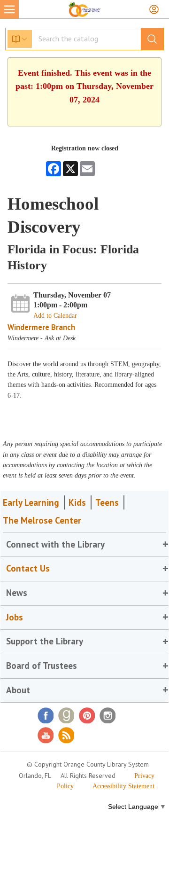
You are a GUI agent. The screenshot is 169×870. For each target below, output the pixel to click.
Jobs (14, 617)
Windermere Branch (41, 327)
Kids (77, 502)
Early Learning (31, 502)
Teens (107, 502)
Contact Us (28, 568)
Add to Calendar (55, 315)
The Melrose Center (42, 520)
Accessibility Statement (123, 786)
